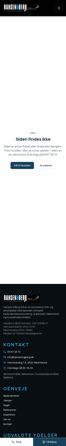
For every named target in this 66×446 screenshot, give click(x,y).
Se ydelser (46, 165)
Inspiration (9, 414)
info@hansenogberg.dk (20, 357)
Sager (6, 405)
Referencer (9, 409)
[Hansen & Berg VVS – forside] (21, 8)
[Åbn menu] (59, 8)
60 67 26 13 (13, 351)
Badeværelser (11, 395)
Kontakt (7, 424)
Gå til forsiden (22, 165)
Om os (6, 419)
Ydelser (7, 400)
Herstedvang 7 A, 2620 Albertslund (27, 362)
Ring (18, 441)
